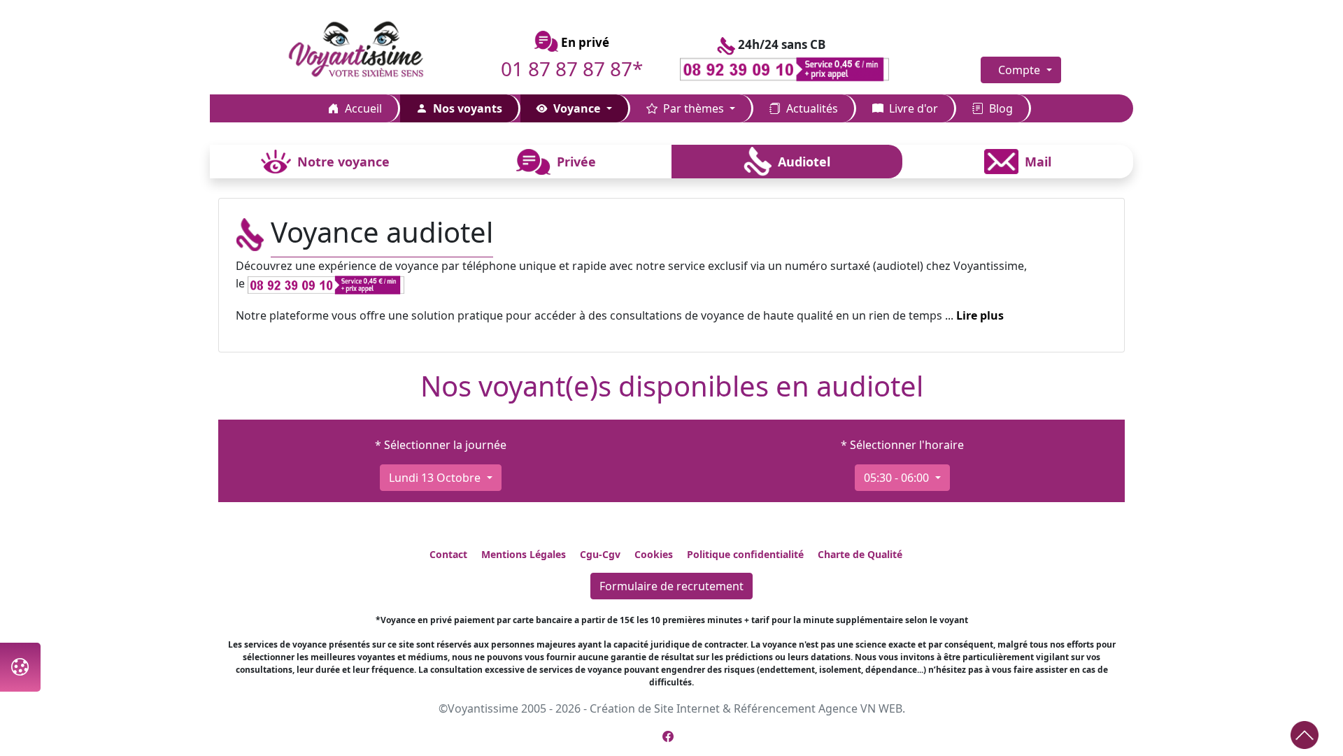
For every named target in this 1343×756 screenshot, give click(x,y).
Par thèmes (693, 108)
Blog (999, 108)
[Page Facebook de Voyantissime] (668, 736)
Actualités (810, 108)
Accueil (362, 108)
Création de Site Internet (655, 708)
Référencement (775, 708)
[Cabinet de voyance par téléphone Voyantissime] (373, 50)
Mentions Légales (523, 554)
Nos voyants (466, 108)
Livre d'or (912, 108)
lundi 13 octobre (436, 477)
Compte (1020, 70)
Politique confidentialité (745, 554)
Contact (448, 554)
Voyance (576, 108)
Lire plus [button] (980, 315)
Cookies (653, 554)
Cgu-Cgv (600, 554)
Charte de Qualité (860, 554)
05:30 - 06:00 (898, 477)
